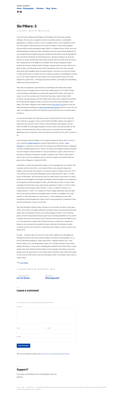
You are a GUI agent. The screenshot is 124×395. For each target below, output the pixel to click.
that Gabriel (24, 263)
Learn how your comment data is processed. (55, 354)
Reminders (46, 269)
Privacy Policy (30, 387)
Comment (20, 306)
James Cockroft (23, 6)
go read (31, 121)
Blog (48, 8)
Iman (53, 269)
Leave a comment (45, 30)
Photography (28, 8)
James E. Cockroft (53, 387)
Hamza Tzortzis (33, 143)
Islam (41, 269)
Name (19, 328)
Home (19, 8)
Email (49, 328)
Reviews (40, 8)
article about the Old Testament (49, 107)
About (53, 8)
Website (19, 336)
